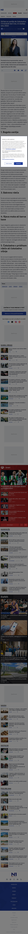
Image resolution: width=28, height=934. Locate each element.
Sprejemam (18, 163)
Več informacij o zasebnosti (11, 149)
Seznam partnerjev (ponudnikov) (8, 159)
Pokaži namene (9, 163)
